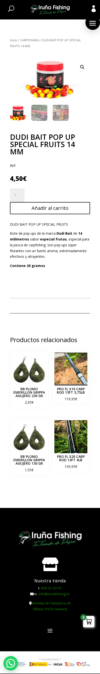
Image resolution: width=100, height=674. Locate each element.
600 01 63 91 (51, 588)
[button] (92, 22)
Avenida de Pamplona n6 (51, 603)
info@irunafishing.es (54, 594)
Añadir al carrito (50, 208)
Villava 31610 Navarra (50, 609)
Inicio (13, 40)
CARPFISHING (30, 40)
